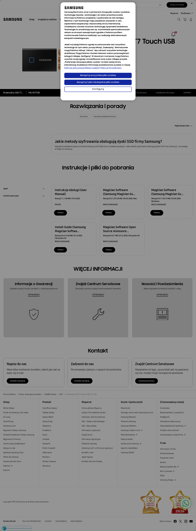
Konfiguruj (98, 89)
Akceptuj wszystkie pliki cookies (98, 75)
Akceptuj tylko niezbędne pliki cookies (98, 82)
